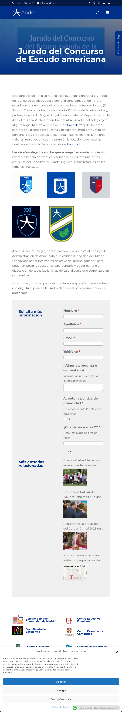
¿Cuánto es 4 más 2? (80, 427)
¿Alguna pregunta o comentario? (80, 368)
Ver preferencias (61, 699)
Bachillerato (75, 125)
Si (68, 419)
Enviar (68, 451)
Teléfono (70, 352)
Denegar (61, 690)
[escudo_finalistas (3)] (61, 185)
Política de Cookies (61, 707)
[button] (117, 651)
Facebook (74, 144)
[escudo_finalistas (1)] (61, 224)
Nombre (70, 310)
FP (33, 115)
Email (68, 338)
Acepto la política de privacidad (80, 400)
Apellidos (71, 324)
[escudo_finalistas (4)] (96, 185)
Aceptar (61, 681)
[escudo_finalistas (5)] (26, 222)
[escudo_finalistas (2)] (26, 185)
